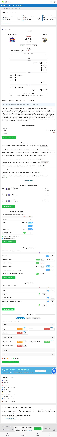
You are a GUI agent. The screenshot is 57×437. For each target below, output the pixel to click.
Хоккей (3, 8)
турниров (13, 420)
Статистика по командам (11, 417)
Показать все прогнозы (9, 137)
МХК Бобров (12, 34)
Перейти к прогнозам (28, 53)
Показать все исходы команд (10, 362)
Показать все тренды (8, 277)
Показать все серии (8, 309)
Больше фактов (28, 180)
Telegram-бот (46, 428)
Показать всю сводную (9, 241)
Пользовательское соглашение (9, 429)
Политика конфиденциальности (9, 428)
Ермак (45, 34)
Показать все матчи (8, 206)
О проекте (4, 431)
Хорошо (38, 429)
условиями (29, 430)
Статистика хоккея (9, 418)
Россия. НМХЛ (8, 8)
